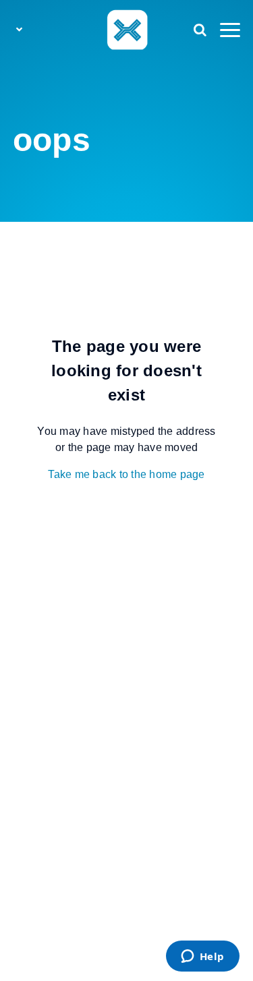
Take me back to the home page (126, 474)
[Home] (126, 29)
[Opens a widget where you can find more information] (202, 957)
